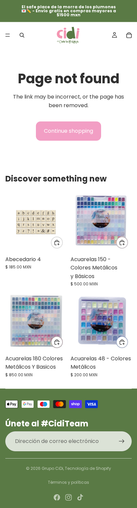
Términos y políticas (68, 482)
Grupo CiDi (52, 468)
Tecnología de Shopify (88, 468)
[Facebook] (57, 497)
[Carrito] (129, 35)
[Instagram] (68, 497)
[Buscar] (22, 35)
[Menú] (7, 35)
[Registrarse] (122, 441)
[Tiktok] (80, 497)
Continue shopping (68, 131)
